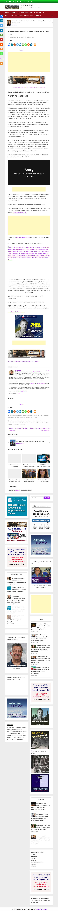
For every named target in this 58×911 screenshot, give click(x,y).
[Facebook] (9, 44)
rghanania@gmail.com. (22, 391)
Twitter (19, 393)
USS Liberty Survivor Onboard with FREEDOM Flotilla (30, 441)
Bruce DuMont (21, 421)
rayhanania (21, 37)
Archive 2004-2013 (35, 15)
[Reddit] (28, 44)
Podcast (10, 417)
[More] (35, 44)
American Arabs (20, 443)
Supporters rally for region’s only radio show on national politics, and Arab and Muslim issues (32, 21)
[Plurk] (14, 44)
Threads (33, 866)
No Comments (30, 37)
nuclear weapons (32, 422)
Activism (14, 24)
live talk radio (18, 422)
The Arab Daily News (26, 5)
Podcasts (38, 12)
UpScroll (33, 864)
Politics (14, 417)
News (47, 415)
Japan (29, 421)
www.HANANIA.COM (30, 381)
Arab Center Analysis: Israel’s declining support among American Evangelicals (16, 589)
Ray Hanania (27, 417)
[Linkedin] (20, 44)
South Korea (20, 424)
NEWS (41, 619)
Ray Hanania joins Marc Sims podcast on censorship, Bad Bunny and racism (16, 580)
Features (14, 12)
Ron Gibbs (46, 422)
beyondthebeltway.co (20, 212)
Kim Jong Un (11, 422)
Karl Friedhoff (35, 421)
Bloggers (16, 415)
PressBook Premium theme (41, 909)
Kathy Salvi (41, 421)
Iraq (38, 415)
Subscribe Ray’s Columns (22, 15)
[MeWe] (12, 44)
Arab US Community (26, 12)
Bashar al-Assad (14, 421)
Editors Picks (29, 415)
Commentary (22, 415)
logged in (17, 490)
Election (35, 415)
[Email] (23, 44)
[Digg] (31, 44)
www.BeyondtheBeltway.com (16, 312)
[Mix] (1, 48)
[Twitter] (17, 44)
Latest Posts (15, 367)
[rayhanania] (11, 374)
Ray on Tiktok (9, 15)
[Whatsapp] (25, 44)
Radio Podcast (19, 417)
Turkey (35, 417)
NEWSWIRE (41, 799)
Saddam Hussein (12, 424)
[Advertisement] (29, 62)
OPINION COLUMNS (16, 574)
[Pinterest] (1, 39)
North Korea (25, 422)
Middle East (43, 415)
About (7, 12)
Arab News (32, 383)
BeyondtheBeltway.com (23, 237)
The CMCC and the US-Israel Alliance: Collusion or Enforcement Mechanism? (16, 609)
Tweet (21, 50)
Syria (32, 417)
